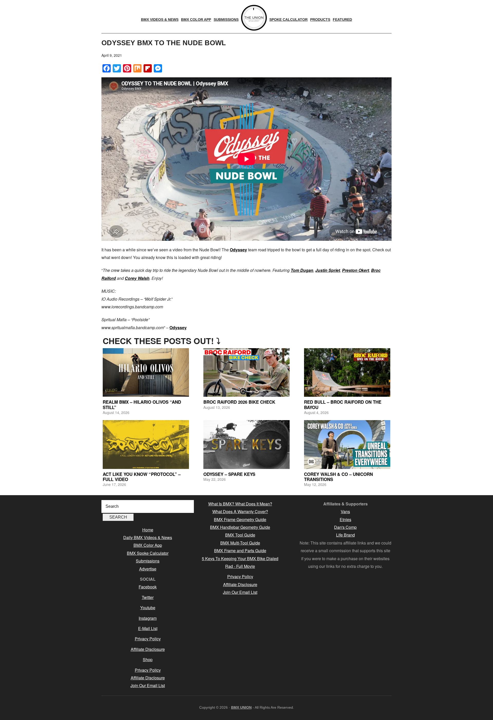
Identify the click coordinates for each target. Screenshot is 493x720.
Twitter (148, 597)
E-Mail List (147, 628)
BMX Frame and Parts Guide (240, 550)
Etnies (345, 519)
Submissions (147, 561)
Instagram (148, 618)
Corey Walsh (137, 278)
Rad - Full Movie (240, 566)
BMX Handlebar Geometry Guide (240, 527)
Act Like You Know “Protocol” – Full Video (142, 476)
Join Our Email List (147, 685)
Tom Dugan (302, 270)
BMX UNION (241, 707)
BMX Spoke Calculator (147, 553)
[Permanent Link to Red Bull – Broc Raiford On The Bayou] (347, 372)
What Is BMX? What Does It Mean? (240, 504)
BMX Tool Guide (240, 535)
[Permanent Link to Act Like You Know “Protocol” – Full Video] (146, 444)
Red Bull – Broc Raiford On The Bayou (342, 404)
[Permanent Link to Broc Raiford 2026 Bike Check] (246, 372)
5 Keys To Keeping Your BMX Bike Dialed (240, 558)
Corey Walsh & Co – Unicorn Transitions (338, 476)
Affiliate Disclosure (148, 649)
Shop (148, 659)
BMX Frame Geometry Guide (240, 519)
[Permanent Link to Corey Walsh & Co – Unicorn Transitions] (347, 444)
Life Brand (345, 535)
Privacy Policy (148, 639)
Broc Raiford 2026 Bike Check (239, 402)
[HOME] (254, 18)
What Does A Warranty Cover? (240, 511)
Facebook (148, 587)
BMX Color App (148, 545)
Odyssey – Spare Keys (229, 474)
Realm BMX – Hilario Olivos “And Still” (142, 404)
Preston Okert (355, 270)
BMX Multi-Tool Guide (240, 543)
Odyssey (238, 250)
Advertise (147, 569)
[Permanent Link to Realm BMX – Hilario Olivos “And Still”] (146, 372)
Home (147, 530)
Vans (345, 511)
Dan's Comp (345, 527)
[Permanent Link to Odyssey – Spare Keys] (246, 444)
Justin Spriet (327, 270)
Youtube (147, 608)
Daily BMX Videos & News (147, 537)
